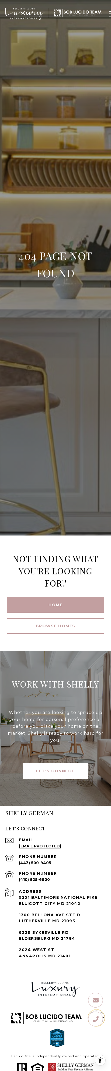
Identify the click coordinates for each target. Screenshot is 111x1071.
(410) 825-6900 (34, 879)
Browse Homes (55, 626)
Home (55, 604)
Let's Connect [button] (55, 771)
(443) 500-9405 (35, 862)
